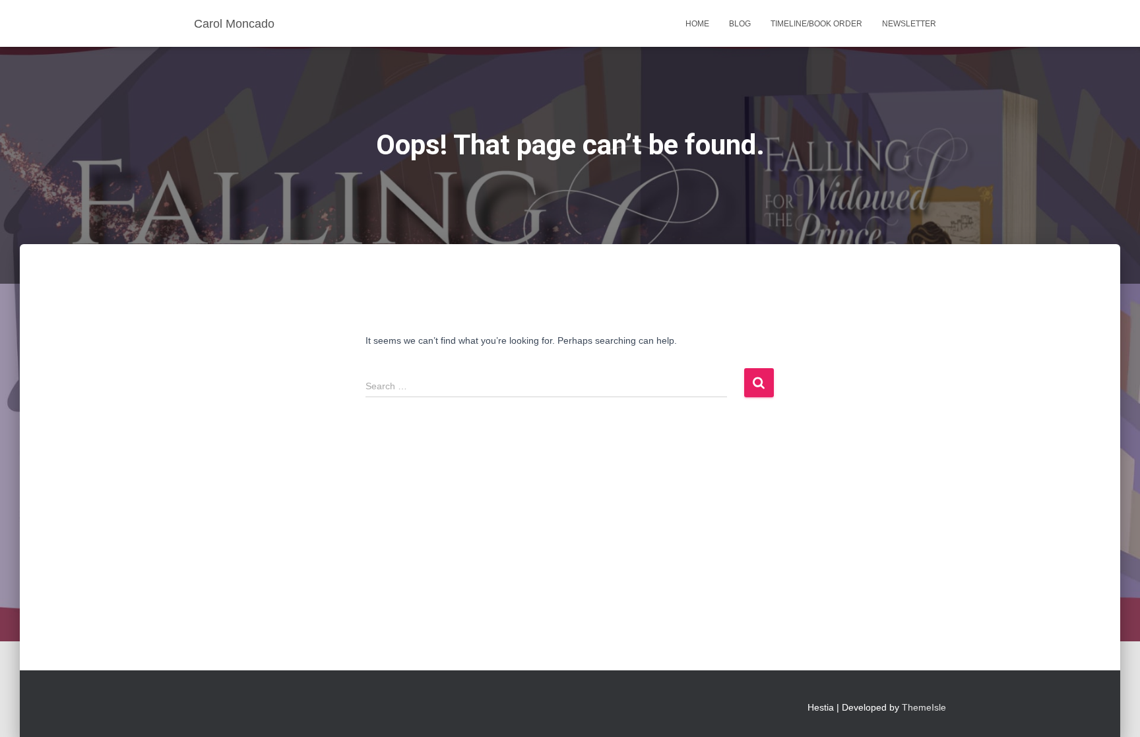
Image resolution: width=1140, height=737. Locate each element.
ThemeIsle (924, 707)
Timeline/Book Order (816, 23)
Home (697, 23)
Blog (740, 23)
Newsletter (909, 23)
